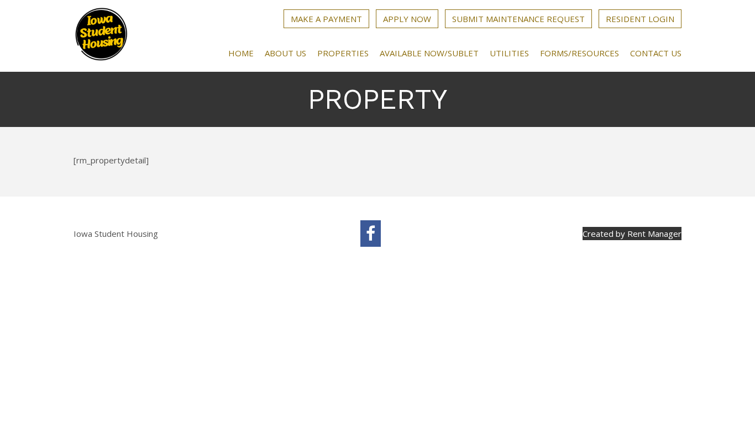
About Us (285, 53)
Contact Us (655, 53)
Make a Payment (326, 18)
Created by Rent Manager (632, 233)
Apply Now (407, 18)
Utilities (509, 53)
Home (241, 53)
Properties (343, 53)
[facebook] (370, 233)
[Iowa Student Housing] (101, 36)
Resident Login (640, 18)
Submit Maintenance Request (518, 18)
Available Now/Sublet (429, 53)
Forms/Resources (579, 53)
